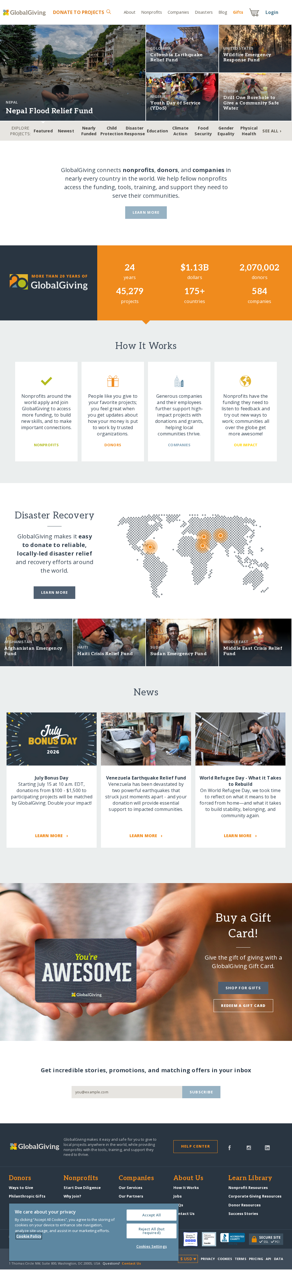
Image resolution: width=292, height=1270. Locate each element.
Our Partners (131, 1196)
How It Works (186, 1187)
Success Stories (243, 1213)
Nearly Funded (89, 130)
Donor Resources (244, 1205)
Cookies (225, 1259)
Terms (240, 1259)
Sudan (157, 647)
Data (278, 1259)
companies (208, 170)
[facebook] (229, 1147)
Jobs (177, 1196)
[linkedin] (267, 1147)
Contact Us (183, 1213)
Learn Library (250, 1178)
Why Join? (72, 1196)
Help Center (195, 1146)
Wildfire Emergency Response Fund (247, 57)
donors (167, 170)
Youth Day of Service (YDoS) (175, 105)
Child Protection (111, 130)
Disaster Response (134, 130)
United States (238, 48)
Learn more (54, 592)
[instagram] (249, 1147)
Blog (222, 12)
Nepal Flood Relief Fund (49, 111)
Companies (178, 12)
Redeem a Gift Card (243, 1005)
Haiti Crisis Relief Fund (105, 654)
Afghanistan (18, 641)
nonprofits (138, 170)
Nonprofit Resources (248, 1187)
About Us (188, 1178)
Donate (78, 12)
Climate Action (180, 130)
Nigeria (157, 96)
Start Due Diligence (82, 1187)
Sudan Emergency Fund (178, 654)
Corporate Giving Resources (254, 1196)
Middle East (235, 641)
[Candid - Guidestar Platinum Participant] (211, 1239)
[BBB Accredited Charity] (234, 1239)
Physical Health (248, 130)
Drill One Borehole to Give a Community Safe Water (251, 103)
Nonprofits (151, 12)
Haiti (82, 647)
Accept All (151, 1214)
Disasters (204, 12)
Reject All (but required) (152, 1230)
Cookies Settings (151, 1246)
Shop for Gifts (243, 987)
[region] (94, 1232)
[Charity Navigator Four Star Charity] (192, 1239)
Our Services (130, 1187)
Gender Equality (226, 130)
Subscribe (201, 1092)
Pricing (256, 1259)
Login (272, 12)
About (130, 12)
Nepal (12, 102)
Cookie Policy (28, 1236)
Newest (66, 131)
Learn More (146, 212)
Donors (20, 1178)
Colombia (160, 48)
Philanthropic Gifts (27, 1196)
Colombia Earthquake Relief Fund (176, 57)
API (268, 1259)
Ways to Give (21, 1187)
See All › (271, 131)
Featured (43, 131)
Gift (238, 12)
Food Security (203, 130)
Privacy (208, 1259)
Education (157, 131)
